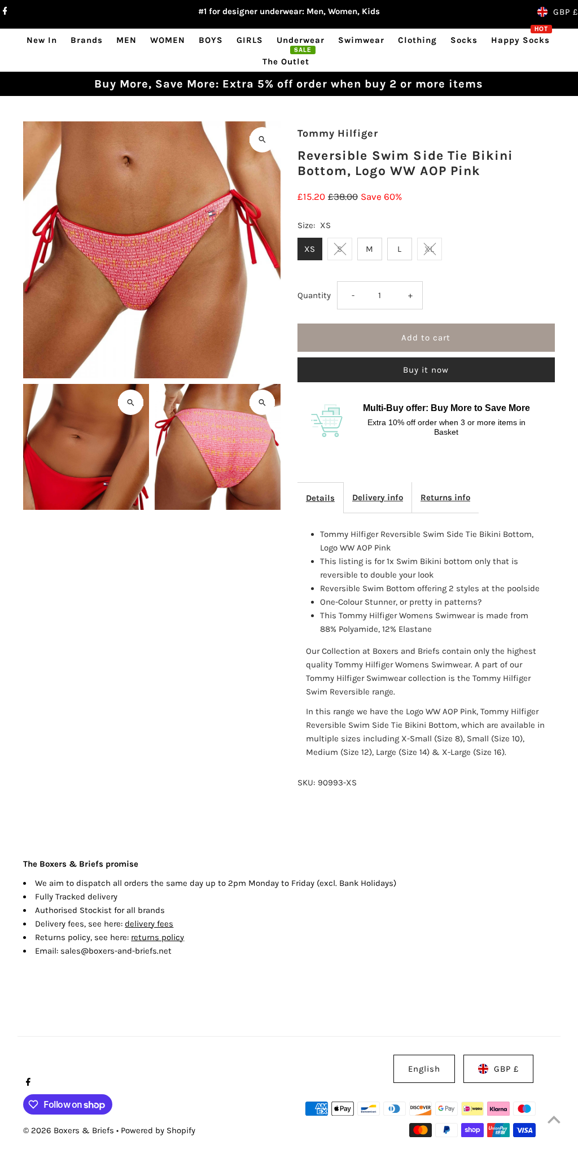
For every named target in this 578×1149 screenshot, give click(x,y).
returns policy (157, 937)
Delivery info (377, 497)
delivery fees (149, 924)
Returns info (445, 497)
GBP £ (565, 12)
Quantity (314, 295)
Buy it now (426, 370)
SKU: (306, 782)
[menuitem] (42, 39)
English (424, 1069)
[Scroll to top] (554, 1119)
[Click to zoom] (262, 139)
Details (320, 498)
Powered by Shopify (158, 1130)
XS (309, 249)
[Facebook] (3, 12)
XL (429, 249)
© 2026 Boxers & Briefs (69, 1130)
